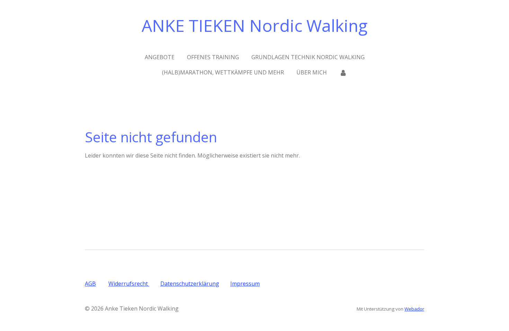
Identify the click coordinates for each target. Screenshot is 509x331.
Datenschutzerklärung (189, 283)
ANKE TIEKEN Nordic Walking (254, 25)
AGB (90, 283)
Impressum (245, 283)
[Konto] (343, 72)
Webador (414, 309)
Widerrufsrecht (128, 283)
